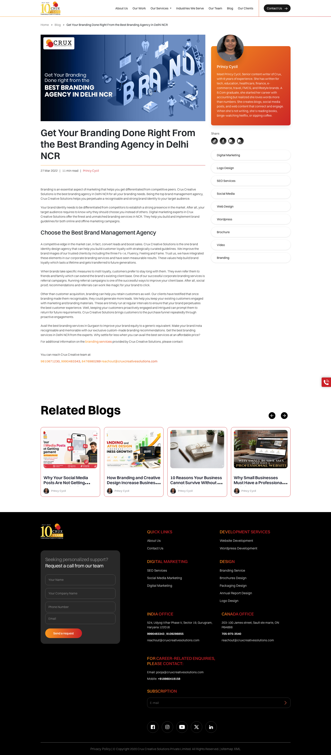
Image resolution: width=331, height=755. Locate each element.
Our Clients (245, 8)
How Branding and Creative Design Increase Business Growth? (133, 482)
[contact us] (326, 382)
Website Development (236, 540)
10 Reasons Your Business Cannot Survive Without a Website (196, 482)
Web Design (225, 206)
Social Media (226, 193)
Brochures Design (233, 578)
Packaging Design (233, 585)
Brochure (223, 232)
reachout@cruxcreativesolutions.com (129, 361)
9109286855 (175, 634)
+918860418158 (169, 679)
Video (221, 245)
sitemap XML (231, 749)
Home (45, 25)
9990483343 (70, 361)
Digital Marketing (228, 155)
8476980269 (91, 361)
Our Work (139, 8)
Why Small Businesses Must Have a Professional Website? (258, 482)
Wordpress (224, 219)
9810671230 (50, 361)
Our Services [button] (160, 8)
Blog (230, 8)
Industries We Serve (190, 8)
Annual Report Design (236, 593)
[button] (284, 415)
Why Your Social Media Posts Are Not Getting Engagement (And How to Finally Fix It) (68, 485)
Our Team (215, 8)
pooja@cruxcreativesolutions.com (180, 672)
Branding (223, 258)
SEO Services (226, 181)
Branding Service (232, 570)
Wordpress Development (238, 548)
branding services (98, 341)
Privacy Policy (100, 749)
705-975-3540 (231, 634)
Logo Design (225, 168)
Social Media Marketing (164, 578)
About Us (121, 8)
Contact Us (275, 8)
